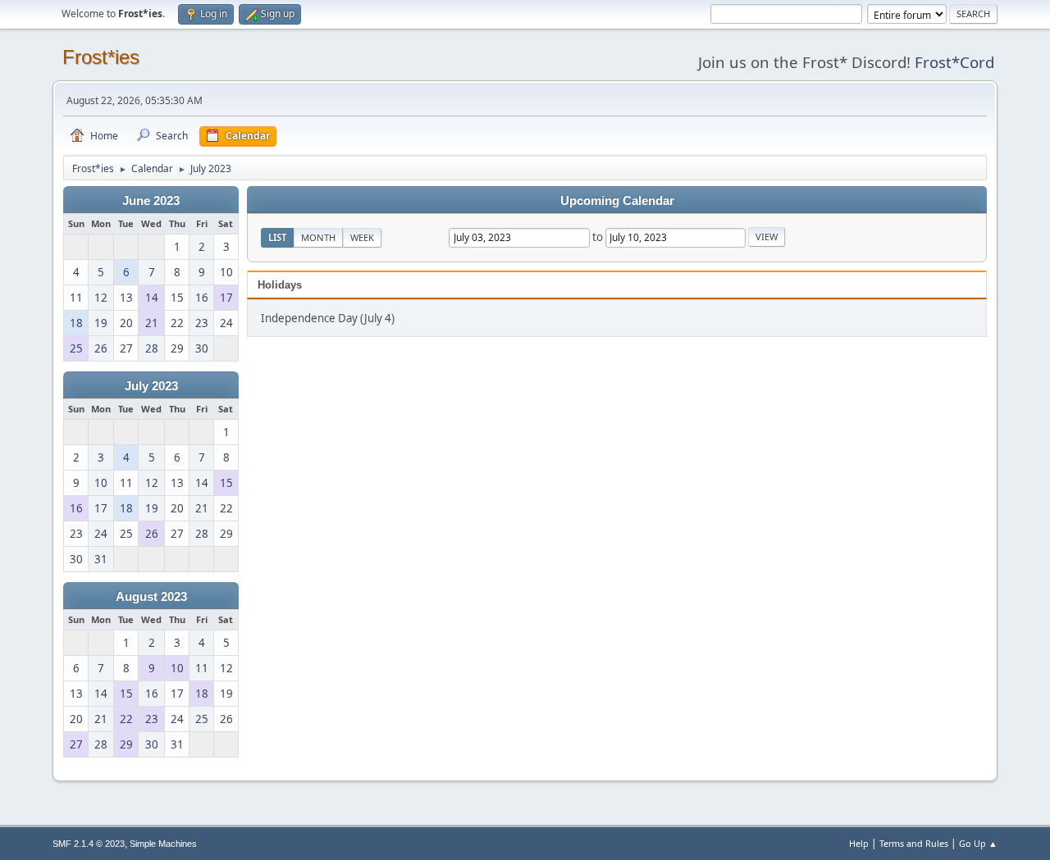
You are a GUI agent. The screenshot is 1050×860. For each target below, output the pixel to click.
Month (318, 237)
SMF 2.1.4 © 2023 (88, 844)
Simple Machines (163, 844)
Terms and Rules (913, 843)
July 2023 (151, 386)
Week (362, 237)
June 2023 (151, 200)
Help (859, 843)
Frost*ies (100, 57)
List (277, 237)
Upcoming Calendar (617, 200)
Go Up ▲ (978, 843)
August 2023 (151, 596)
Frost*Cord (954, 62)
